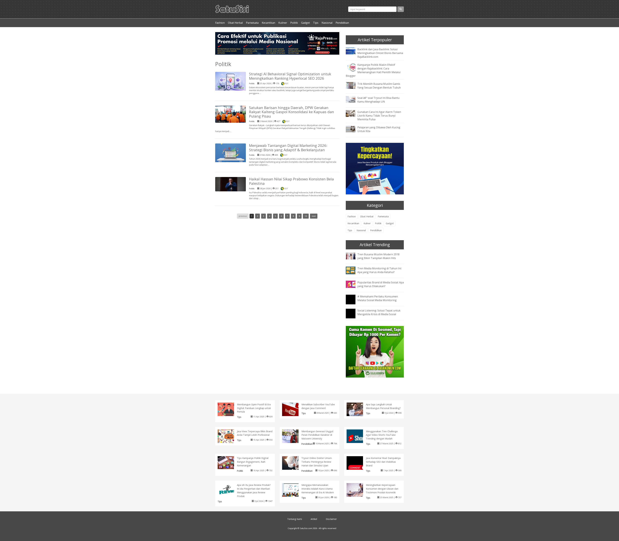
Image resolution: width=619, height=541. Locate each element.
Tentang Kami (294, 519)
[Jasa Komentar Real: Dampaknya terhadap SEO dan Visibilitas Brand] (358, 467)
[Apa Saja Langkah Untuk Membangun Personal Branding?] (358, 410)
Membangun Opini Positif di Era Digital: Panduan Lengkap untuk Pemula (254, 408)
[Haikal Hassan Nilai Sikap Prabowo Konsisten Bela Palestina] (230, 184)
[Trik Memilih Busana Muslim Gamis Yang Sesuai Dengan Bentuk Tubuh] (353, 85)
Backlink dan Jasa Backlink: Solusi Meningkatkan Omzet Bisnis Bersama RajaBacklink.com (380, 53)
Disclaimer (331, 519)
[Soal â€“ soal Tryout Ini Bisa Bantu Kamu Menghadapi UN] (353, 99)
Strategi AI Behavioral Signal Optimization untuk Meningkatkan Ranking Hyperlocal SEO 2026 (290, 76)
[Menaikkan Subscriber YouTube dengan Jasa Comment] (293, 410)
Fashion (220, 23)
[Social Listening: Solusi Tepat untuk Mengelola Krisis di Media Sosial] (353, 315)
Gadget (305, 23)
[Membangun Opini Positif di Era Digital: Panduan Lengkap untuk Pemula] (229, 409)
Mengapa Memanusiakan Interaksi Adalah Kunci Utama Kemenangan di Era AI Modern (317, 488)
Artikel (314, 519)
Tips (315, 23)
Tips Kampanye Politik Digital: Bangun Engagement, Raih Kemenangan (253, 462)
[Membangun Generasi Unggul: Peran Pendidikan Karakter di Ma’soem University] (293, 436)
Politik (294, 23)
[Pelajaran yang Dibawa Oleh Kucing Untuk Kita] (353, 128)
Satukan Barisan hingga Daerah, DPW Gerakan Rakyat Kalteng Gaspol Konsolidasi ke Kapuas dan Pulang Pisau (291, 112)
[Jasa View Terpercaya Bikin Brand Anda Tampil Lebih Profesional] (229, 436)
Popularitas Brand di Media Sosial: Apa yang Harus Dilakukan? (380, 284)
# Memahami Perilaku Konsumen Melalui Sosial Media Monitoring (377, 298)
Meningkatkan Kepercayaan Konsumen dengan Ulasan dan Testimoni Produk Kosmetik (382, 488)
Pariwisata (252, 23)
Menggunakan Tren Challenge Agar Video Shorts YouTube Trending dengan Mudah (382, 435)
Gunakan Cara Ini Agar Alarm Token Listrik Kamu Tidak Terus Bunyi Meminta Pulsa (379, 115)
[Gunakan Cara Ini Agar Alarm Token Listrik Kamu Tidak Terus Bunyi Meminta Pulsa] (353, 113)
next (314, 216)
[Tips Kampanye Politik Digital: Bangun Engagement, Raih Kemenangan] (229, 462)
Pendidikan (342, 23)
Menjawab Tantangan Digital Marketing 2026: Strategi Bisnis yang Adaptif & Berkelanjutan (288, 147)
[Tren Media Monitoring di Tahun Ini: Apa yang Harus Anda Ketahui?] (353, 270)
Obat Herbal (235, 23)
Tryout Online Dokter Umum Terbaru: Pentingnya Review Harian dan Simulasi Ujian (316, 462)
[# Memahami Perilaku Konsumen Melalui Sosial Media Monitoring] (353, 301)
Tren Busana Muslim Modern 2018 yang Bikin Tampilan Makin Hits (378, 256)
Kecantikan (268, 23)
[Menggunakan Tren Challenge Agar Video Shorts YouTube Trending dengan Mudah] (358, 437)
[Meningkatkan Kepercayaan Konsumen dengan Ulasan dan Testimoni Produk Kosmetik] (358, 490)
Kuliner (282, 23)
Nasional (327, 23)
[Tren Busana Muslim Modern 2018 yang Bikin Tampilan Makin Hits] (353, 255)
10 (306, 216)
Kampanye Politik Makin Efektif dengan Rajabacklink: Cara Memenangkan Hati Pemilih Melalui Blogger (373, 70)
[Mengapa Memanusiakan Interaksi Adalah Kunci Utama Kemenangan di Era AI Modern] (293, 490)
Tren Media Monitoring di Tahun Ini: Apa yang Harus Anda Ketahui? (379, 270)
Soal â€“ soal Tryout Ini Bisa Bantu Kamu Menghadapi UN (378, 99)
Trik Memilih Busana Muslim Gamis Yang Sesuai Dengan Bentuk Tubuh (379, 85)
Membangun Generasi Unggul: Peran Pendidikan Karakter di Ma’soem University (317, 435)
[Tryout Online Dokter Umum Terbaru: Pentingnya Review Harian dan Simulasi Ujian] (293, 463)
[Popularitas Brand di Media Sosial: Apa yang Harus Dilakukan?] (353, 284)
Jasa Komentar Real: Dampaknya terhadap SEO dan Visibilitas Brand (383, 462)
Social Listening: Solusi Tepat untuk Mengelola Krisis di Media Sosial (378, 312)
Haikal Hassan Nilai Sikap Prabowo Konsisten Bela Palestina (291, 181)
